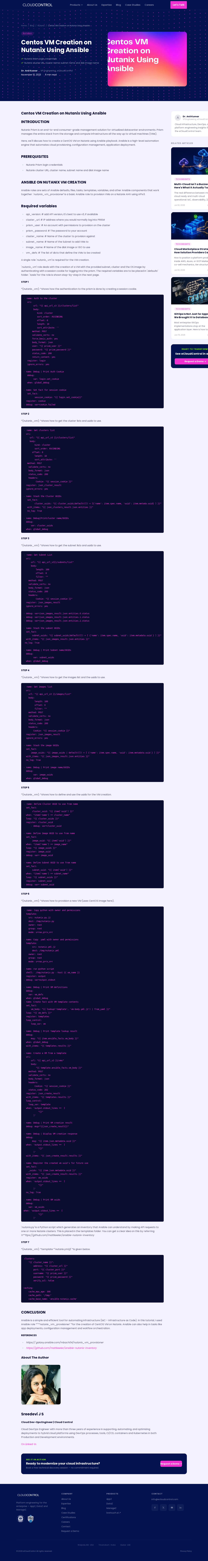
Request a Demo (70, 1531)
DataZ (109, 1503)
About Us (92, 4)
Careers (149, 4)
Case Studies (132, 4)
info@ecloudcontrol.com (165, 1499)
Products (75, 4)
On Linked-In (28, 1444)
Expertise (107, 4)
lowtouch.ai (112, 1512)
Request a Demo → (171, 1463)
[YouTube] (172, 1507)
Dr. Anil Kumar (29, 70)
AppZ (109, 1499)
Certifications (68, 1517)
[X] (163, 1507)
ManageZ (111, 1508)
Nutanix (41, 25)
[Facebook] (155, 1507)
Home (24, 25)
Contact (65, 1526)
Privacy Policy (186, 1551)
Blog (118, 4)
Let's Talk (178, 4)
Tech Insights (183, 179)
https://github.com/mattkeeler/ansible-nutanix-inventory (61, 1348)
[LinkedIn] (180, 1507)
